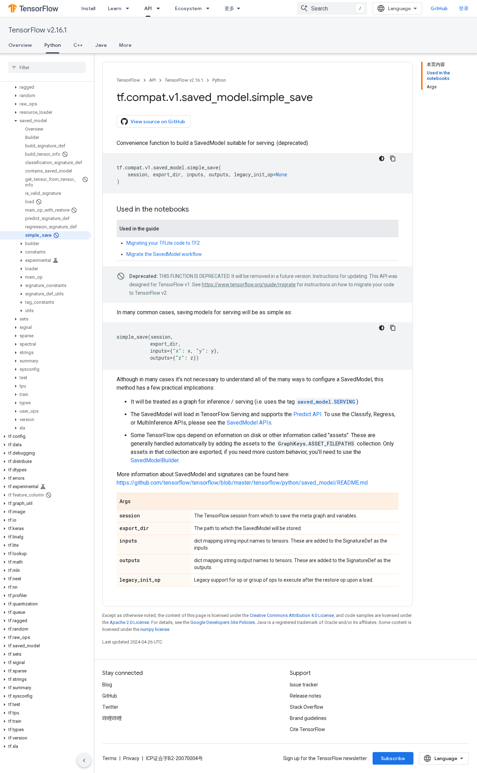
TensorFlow (128, 80)
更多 (229, 8)
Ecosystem (188, 8)
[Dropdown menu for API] (160, 8)
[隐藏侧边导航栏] (84, 760)
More (125, 45)
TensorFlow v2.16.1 (37, 30)
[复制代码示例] (392, 158)
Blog (107, 684)
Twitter (110, 707)
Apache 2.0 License (129, 622)
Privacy (131, 758)
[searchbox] (47, 67)
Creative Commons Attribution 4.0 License (292, 615)
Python (52, 45)
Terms (109, 758)
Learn (114, 8)
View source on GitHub (158, 121)
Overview (20, 45)
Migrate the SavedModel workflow (164, 254)
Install (88, 8)
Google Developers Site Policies (222, 622)
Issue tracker (304, 684)
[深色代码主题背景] (381, 158)
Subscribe (393, 758)
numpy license (154, 629)
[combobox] (332, 8)
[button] (45, 87)
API (148, 8)
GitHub (439, 8)
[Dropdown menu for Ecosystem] (209, 8)
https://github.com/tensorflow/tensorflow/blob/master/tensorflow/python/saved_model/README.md (242, 482)
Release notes (305, 696)
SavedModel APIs (249, 422)
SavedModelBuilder (154, 460)
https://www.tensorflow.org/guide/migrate (249, 284)
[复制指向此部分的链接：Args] (138, 502)
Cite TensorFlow (307, 729)
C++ (78, 45)
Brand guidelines (308, 718)
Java (101, 45)
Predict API (307, 414)
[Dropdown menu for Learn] (129, 8)
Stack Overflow (306, 707)
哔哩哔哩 (112, 718)
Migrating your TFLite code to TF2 (163, 243)
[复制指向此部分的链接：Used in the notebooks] (196, 210)
